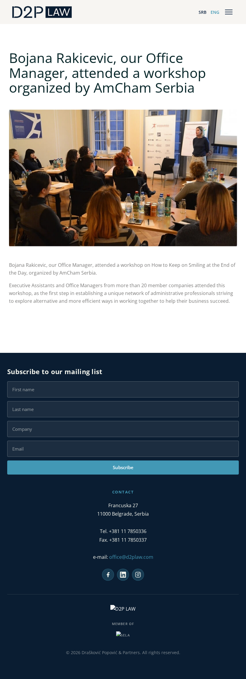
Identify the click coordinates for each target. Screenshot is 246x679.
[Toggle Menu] (229, 12)
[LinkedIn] (123, 575)
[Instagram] (138, 575)
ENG (215, 12)
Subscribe (123, 467)
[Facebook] (108, 575)
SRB (202, 12)
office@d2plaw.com (131, 557)
